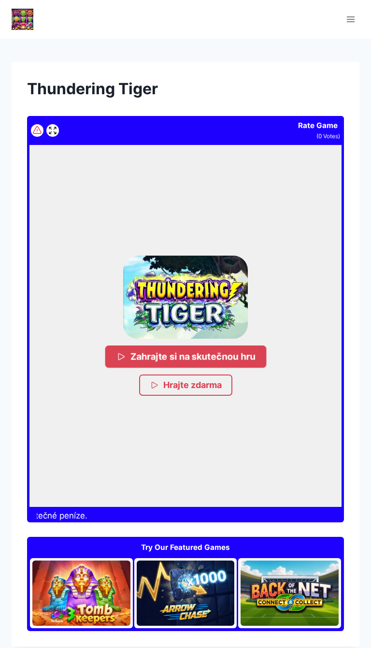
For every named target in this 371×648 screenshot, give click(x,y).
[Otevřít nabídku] (350, 19)
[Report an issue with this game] (37, 130)
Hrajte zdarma (192, 385)
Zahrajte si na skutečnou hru (193, 356)
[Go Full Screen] (52, 130)
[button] (185, 297)
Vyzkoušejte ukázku (86, 593)
